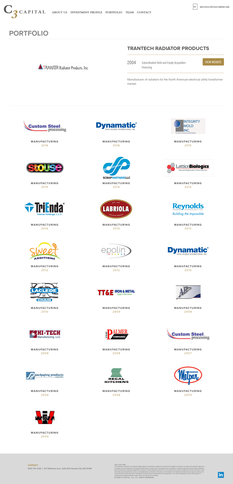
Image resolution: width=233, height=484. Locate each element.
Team (130, 12)
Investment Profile (86, 12)
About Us (59, 12)
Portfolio (113, 12)
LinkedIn (221, 475)
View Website (213, 62)
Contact (144, 12)
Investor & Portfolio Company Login (214, 7)
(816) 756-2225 (34, 468)
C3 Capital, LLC (24, 11)
